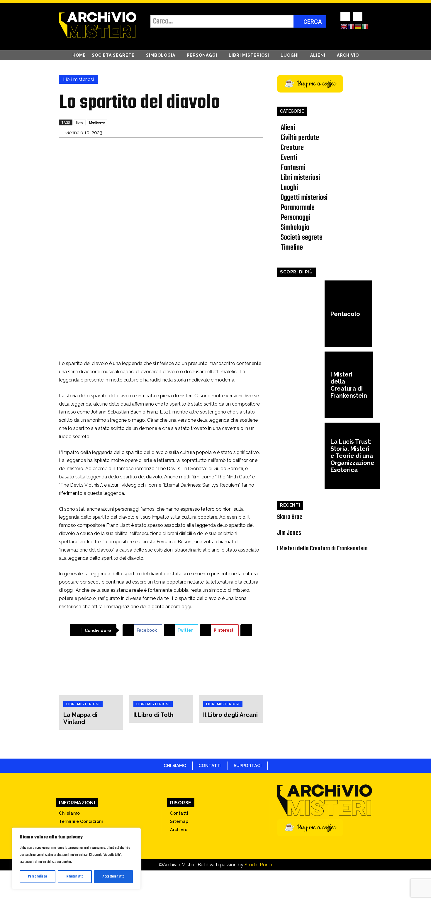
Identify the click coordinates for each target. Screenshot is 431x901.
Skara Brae (289, 517)
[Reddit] (357, 16)
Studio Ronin (258, 865)
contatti (210, 765)
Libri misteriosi (78, 79)
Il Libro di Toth (153, 714)
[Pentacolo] (301, 313)
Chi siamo (175, 765)
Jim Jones (289, 533)
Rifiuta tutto (75, 877)
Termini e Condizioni (81, 821)
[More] (246, 630)
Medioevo (97, 122)
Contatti (179, 813)
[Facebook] (345, 16)
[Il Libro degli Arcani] (231, 671)
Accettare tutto (113, 877)
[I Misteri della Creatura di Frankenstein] (301, 385)
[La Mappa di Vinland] (91, 671)
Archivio (178, 829)
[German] (358, 26)
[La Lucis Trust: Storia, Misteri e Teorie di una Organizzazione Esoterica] (301, 456)
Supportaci (248, 765)
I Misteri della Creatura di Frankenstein (348, 385)
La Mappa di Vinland (80, 718)
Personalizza (37, 877)
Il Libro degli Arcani (230, 714)
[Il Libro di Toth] (161, 671)
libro (79, 122)
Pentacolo (345, 313)
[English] (343, 26)
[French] (350, 26)
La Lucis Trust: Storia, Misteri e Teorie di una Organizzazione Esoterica (352, 455)
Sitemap (179, 821)
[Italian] (365, 26)
